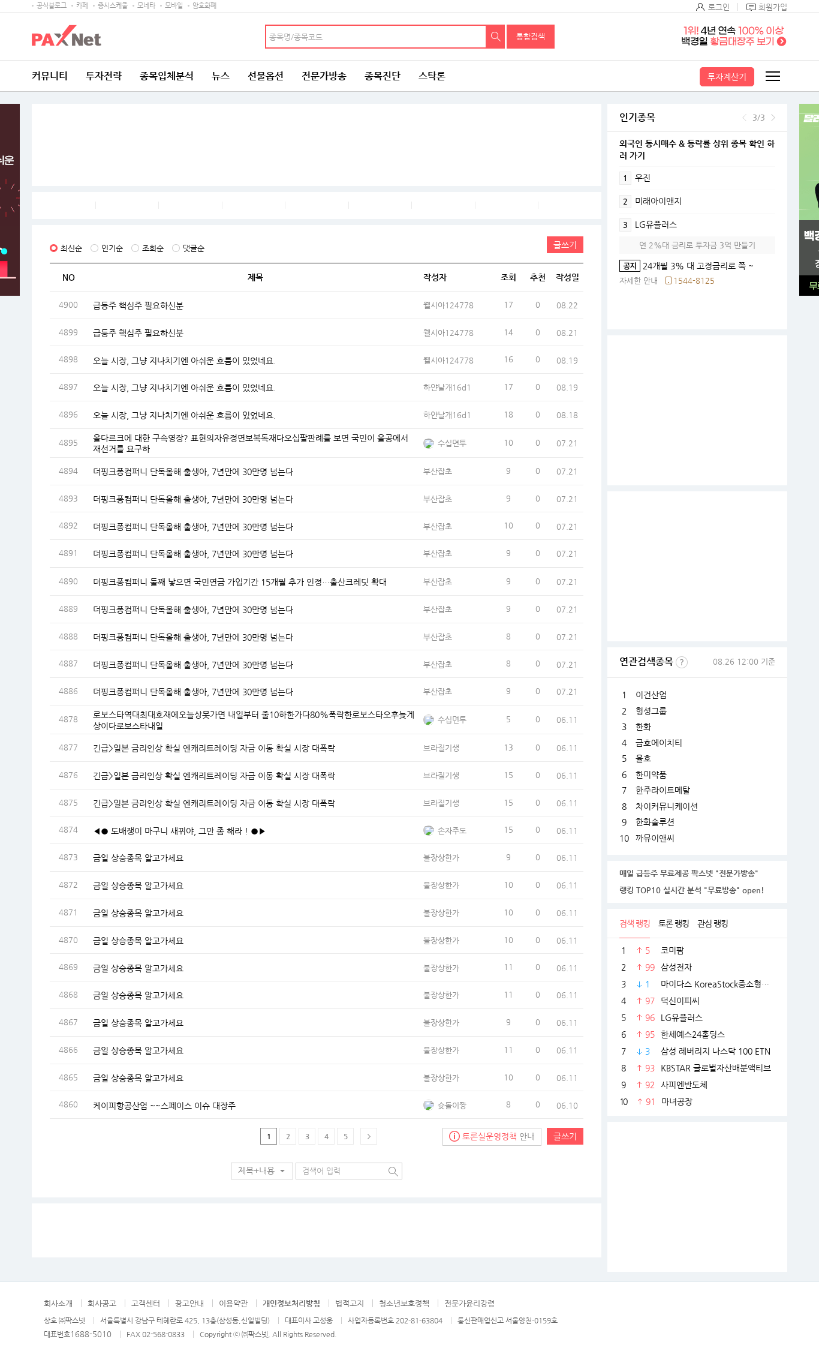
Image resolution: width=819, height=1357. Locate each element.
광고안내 (189, 1303)
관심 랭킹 (712, 923)
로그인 (719, 7)
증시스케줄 (113, 5)
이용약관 (233, 1303)
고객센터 (145, 1303)
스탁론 (431, 76)
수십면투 (452, 443)
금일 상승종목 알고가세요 (138, 858)
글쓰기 (565, 245)
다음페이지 (368, 1136)
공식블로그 (52, 5)
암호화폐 (204, 5)
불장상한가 (441, 857)
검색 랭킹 (634, 923)
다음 (773, 117)
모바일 (174, 5)
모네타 (146, 5)
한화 (643, 726)
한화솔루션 (655, 822)
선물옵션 (266, 76)
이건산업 (651, 694)
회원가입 (772, 7)
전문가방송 (324, 76)
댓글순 (193, 248)
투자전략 (104, 76)
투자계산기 (726, 77)
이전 (744, 117)
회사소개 (58, 1303)
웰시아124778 (448, 305)
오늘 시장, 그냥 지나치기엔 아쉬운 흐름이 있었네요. (184, 360)
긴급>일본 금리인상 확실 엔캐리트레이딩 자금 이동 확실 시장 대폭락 (214, 748)
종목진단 (383, 76)
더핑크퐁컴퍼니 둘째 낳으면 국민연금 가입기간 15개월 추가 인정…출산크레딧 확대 (240, 582)
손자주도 (452, 830)
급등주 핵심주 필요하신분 (138, 305)
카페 (82, 5)
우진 (637, 177)
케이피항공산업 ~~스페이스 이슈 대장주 (164, 1105)
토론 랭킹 (673, 923)
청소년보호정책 (404, 1303)
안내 (498, 1136)
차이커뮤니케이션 (667, 806)
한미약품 (651, 774)
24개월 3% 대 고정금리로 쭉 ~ (686, 266)
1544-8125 (694, 280)
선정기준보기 (682, 662)
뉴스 (221, 76)
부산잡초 (437, 471)
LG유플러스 (650, 224)
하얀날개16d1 (447, 387)
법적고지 (349, 1303)
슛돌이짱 (452, 1105)
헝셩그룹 (651, 711)
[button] (262, 1171)
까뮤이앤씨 (655, 838)
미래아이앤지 (652, 201)
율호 (643, 758)
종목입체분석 (167, 76)
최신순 (71, 248)
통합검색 (530, 36)
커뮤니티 (50, 76)
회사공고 (102, 1303)
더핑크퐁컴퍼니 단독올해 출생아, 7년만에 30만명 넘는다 (193, 471)
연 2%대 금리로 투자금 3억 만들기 (697, 245)
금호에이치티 (659, 742)
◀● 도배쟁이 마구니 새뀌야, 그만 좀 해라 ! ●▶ (179, 830)
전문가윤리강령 (469, 1303)
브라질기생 (441, 747)
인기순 (112, 248)
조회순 (153, 248)
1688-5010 (91, 1333)
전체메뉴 (772, 76)
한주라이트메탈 (663, 790)
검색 (496, 37)
